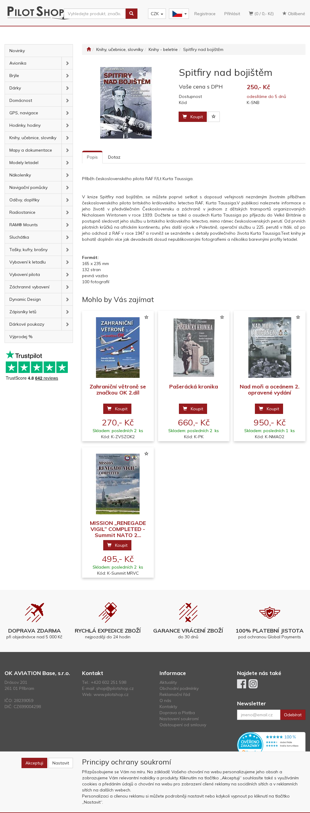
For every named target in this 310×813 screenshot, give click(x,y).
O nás (165, 700)
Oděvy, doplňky (24, 200)
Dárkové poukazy (26, 324)
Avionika (17, 63)
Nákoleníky (20, 175)
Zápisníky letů (22, 311)
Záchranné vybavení (29, 287)
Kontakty (168, 706)
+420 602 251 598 (108, 682)
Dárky (15, 88)
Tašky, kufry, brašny (28, 249)
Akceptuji (34, 763)
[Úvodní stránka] (89, 49)
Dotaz (114, 157)
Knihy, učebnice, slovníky (32, 137)
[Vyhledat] (131, 13)
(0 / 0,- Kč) (263, 13)
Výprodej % (21, 336)
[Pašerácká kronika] (193, 347)
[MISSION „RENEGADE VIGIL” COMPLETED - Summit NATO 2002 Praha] (117, 484)
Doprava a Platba (177, 712)
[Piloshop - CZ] (178, 14)
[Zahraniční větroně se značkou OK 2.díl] (117, 347)
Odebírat (293, 714)
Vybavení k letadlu (27, 262)
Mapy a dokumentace (30, 150)
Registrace (205, 13)
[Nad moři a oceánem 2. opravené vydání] (269, 347)
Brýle (14, 75)
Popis (92, 157)
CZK (155, 13)
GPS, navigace (23, 113)
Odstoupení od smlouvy (183, 724)
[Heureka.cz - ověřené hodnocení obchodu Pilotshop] (271, 744)
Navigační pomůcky (28, 187)
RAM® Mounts (23, 224)
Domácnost (20, 100)
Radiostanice (22, 212)
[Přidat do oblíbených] (214, 117)
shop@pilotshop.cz (115, 688)
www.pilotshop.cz (111, 694)
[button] (67, 63)
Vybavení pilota (24, 274)
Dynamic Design (25, 299)
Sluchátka (19, 237)
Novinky (17, 50)
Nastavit (60, 763)
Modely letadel (23, 162)
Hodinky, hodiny (25, 125)
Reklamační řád (175, 694)
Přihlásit (232, 13)
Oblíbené (296, 13)
